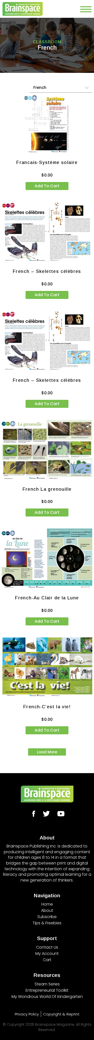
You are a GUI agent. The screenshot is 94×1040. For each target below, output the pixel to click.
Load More (47, 752)
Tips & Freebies (47, 923)
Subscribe (47, 917)
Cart (47, 960)
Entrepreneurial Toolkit (47, 990)
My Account (47, 953)
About (47, 910)
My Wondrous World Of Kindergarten (47, 996)
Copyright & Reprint (61, 1014)
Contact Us (47, 947)
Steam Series (47, 984)
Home (47, 904)
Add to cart (47, 186)
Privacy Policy (27, 1014)
